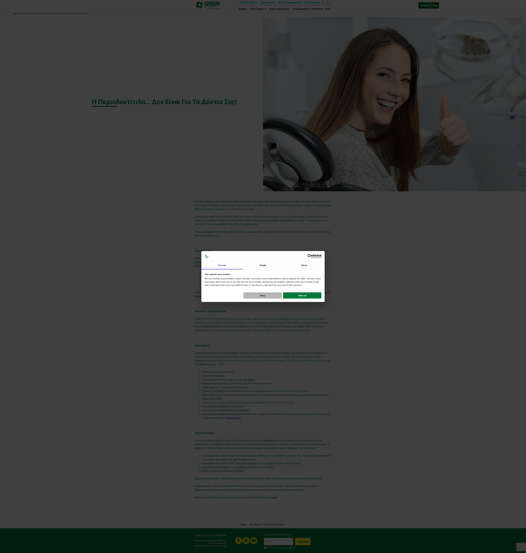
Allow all (302, 295)
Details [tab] (263, 265)
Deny (262, 295)
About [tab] (304, 265)
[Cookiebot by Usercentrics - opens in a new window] (310, 256)
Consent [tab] (222, 265)
